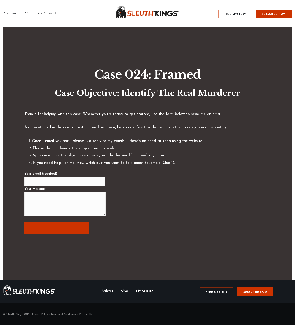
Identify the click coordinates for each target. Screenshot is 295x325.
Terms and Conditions (63, 314)
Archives (9, 13)
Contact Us (85, 314)
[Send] (56, 228)
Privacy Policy (40, 314)
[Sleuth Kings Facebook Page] (290, 314)
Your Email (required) (40, 173)
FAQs (26, 13)
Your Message (35, 189)
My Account (46, 13)
